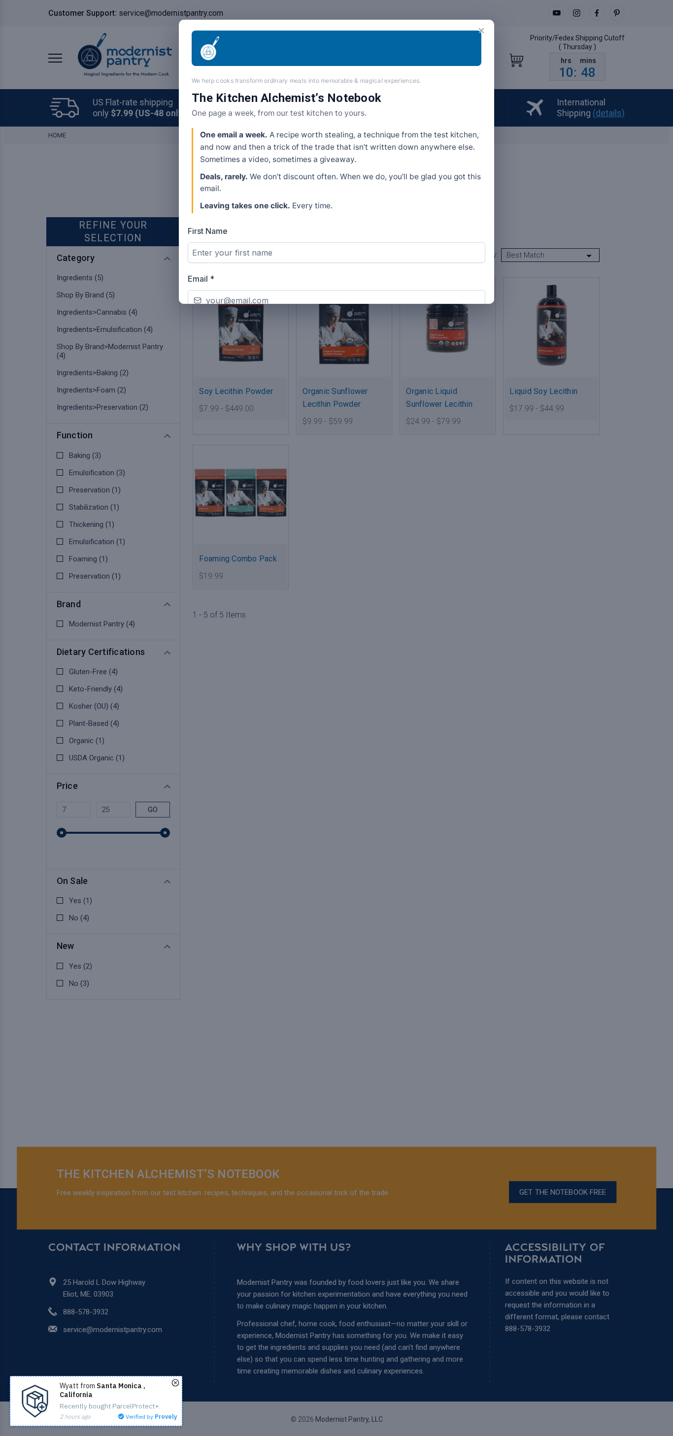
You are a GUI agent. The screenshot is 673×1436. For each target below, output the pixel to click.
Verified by (150, 1416)
